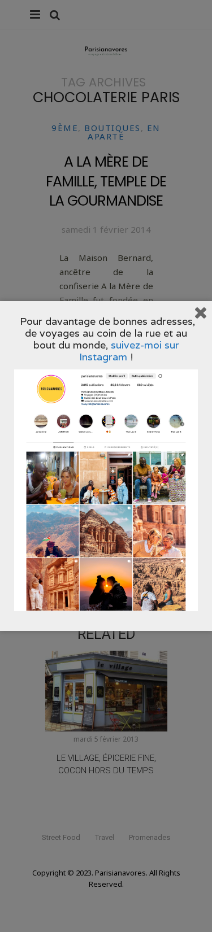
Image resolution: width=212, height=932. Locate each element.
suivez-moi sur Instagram (129, 350)
